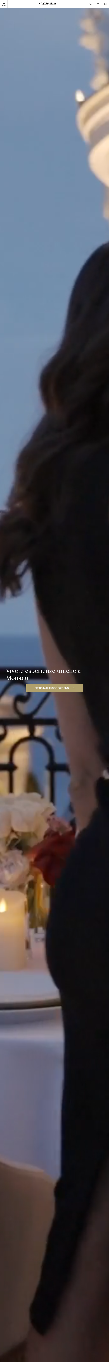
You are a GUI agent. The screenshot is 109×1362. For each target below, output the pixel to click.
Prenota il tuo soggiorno (52, 688)
